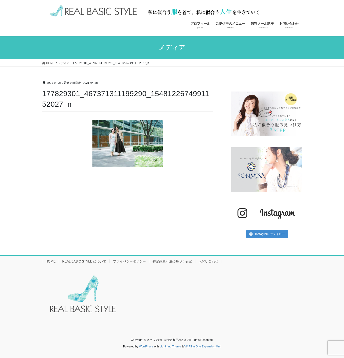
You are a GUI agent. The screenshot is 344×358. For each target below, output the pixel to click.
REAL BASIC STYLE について (84, 261)
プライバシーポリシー (129, 261)
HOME (50, 261)
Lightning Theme (170, 346)
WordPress (146, 346)
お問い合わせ (208, 261)
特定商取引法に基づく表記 (172, 261)
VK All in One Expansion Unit (202, 346)
